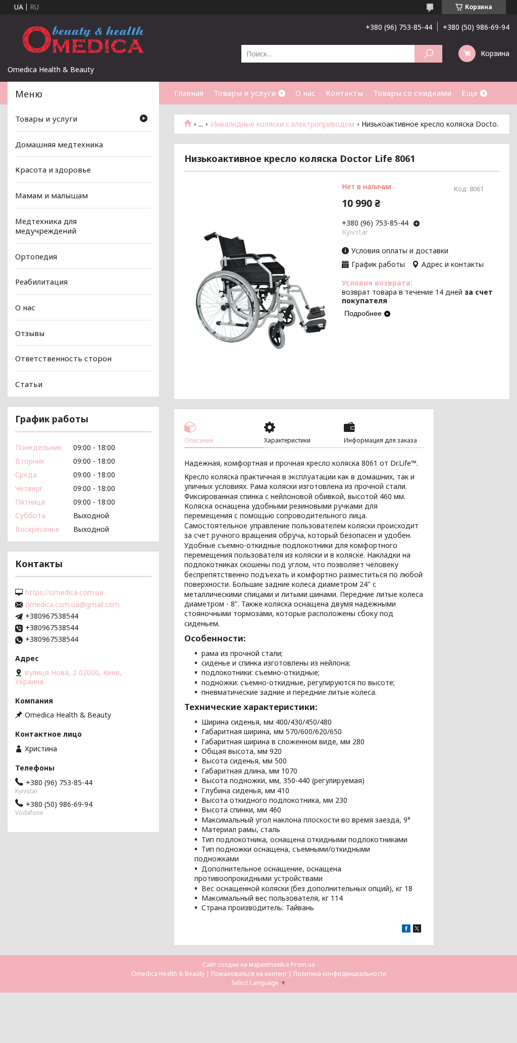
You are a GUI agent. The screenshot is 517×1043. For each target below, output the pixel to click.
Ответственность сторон (63, 358)
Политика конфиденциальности (339, 973)
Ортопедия (36, 256)
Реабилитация (41, 282)
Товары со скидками (412, 93)
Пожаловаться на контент (249, 973)
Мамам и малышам (51, 195)
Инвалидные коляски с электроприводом (282, 124)
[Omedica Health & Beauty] (83, 39)
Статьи (28, 384)
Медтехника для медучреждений (46, 225)
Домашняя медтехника (59, 144)
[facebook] (406, 930)
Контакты (344, 93)
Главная (188, 93)
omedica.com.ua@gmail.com (72, 604)
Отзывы (29, 333)
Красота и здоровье (53, 169)
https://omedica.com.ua (64, 592)
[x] (417, 930)
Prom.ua (303, 964)
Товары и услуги (245, 93)
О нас (305, 93)
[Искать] (428, 54)
